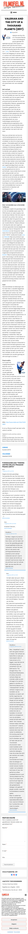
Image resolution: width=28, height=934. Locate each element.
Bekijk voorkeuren (14, 928)
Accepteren (14, 919)
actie (10, 434)
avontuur (14, 434)
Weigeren (14, 924)
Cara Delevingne (10, 437)
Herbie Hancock (18, 439)
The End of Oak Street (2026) (9, 884)
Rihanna (8, 441)
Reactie (5, 828)
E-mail (4, 851)
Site (3, 857)
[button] (25, 895)
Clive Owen (17, 437)
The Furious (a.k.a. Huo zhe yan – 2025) (12, 890)
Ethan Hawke (10, 439)
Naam (4, 844)
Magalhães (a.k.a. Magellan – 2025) (11, 887)
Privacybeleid (17, 931)
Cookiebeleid (10, 931)
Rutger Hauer (14, 441)
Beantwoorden (6, 518)
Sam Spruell (21, 441)
